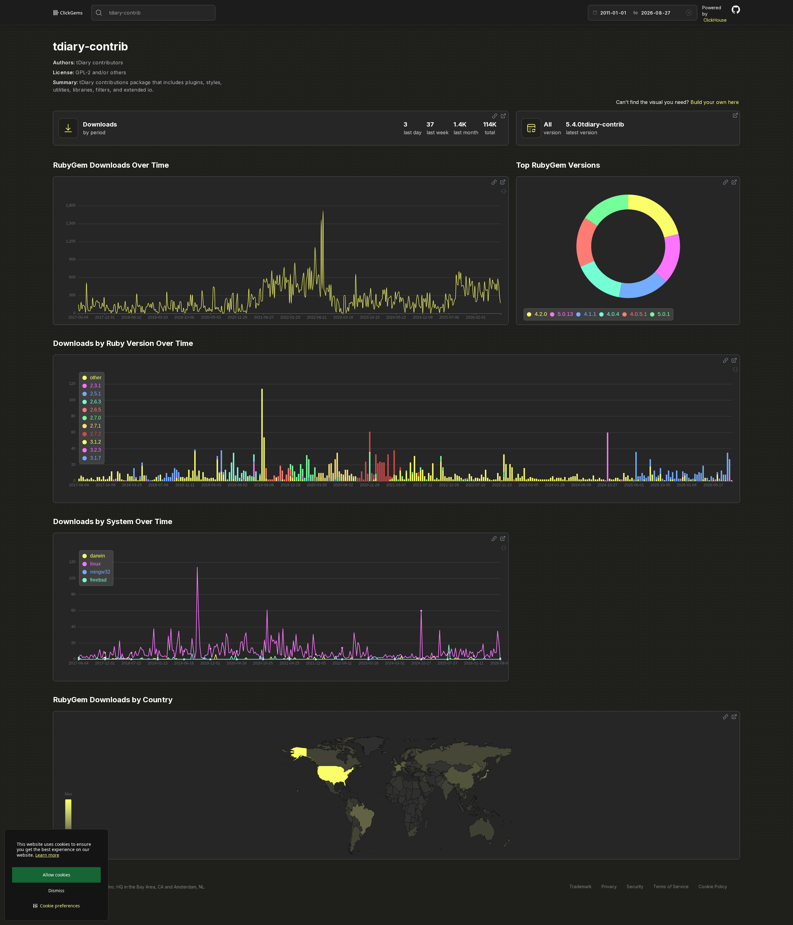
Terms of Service (671, 886)
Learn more (47, 855)
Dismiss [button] (56, 890)
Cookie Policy (713, 886)
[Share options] (495, 116)
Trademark (580, 886)
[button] (56, 906)
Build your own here (714, 102)
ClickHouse (715, 20)
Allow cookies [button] (56, 875)
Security (635, 886)
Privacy (609, 886)
